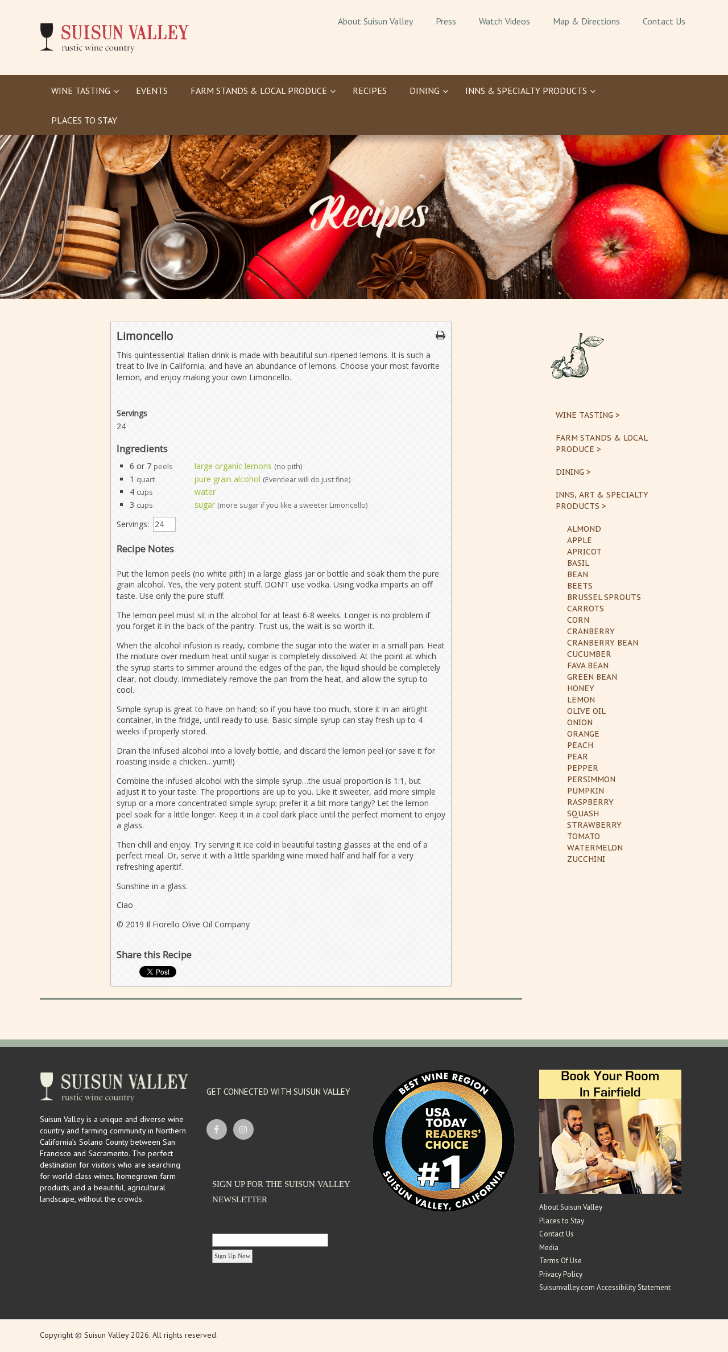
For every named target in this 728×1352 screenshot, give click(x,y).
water (205, 491)
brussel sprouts (604, 597)
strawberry (594, 825)
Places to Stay (561, 1221)
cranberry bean (602, 643)
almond (584, 529)
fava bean (588, 665)
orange (583, 734)
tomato (583, 836)
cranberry (591, 631)
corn (578, 620)
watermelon (595, 848)
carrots (585, 608)
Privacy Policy (560, 1274)
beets (580, 586)
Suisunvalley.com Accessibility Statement (605, 1287)
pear (577, 756)
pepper (582, 768)
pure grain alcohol (227, 479)
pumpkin (585, 791)
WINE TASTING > (588, 415)
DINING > (573, 472)
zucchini (586, 859)
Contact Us (556, 1234)
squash (583, 813)
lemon (581, 700)
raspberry (590, 802)
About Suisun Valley (570, 1207)
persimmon (591, 779)
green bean (592, 677)
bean (577, 574)
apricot (584, 551)
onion (580, 722)
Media (549, 1247)
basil (578, 563)
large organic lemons (233, 466)
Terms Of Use (560, 1260)
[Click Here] (610, 1131)
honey (580, 688)
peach (580, 745)
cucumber (589, 654)
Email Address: (232, 1222)
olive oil (586, 711)
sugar (205, 504)
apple (579, 540)
